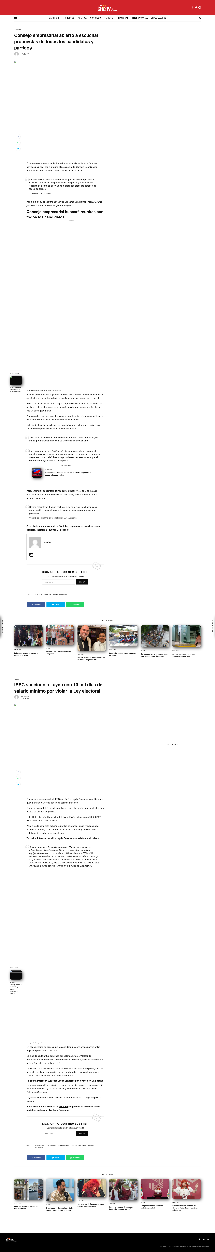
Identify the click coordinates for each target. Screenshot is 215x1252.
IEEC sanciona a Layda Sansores (45, 1145)
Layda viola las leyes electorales (82, 1145)
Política (17, 679)
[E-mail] (31, 555)
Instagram (42, 529)
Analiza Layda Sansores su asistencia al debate (73, 838)
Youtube (63, 526)
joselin (26, 53)
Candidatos (47, 594)
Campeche (38, 594)
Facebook (64, 529)
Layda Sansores (66, 201)
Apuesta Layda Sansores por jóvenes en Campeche (75, 1080)
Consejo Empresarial (60, 594)
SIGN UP (82, 582)
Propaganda (39, 1147)
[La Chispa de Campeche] (107, 7)
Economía (17, 29)
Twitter (52, 529)
